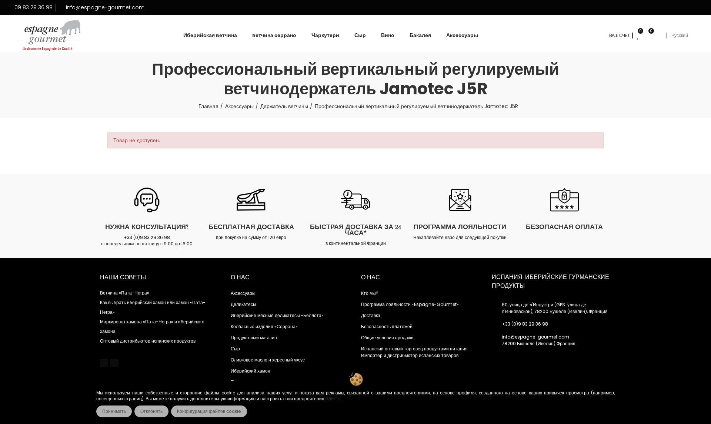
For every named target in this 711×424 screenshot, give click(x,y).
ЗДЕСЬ (333, 399)
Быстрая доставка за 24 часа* (355, 229)
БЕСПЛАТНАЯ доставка (251, 226)
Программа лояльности (460, 226)
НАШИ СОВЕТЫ (123, 277)
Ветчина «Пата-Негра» (124, 293)
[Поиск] (659, 35)
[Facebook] (104, 363)
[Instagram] (114, 363)
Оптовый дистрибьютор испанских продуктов (148, 341)
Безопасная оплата (564, 226)
